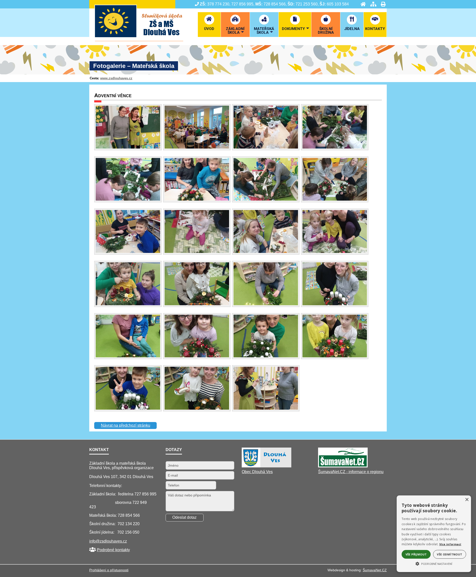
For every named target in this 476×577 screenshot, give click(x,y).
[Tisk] (381, 4)
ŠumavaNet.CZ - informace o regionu (351, 472)
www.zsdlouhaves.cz (116, 78)
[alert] (434, 533)
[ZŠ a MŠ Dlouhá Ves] (139, 40)
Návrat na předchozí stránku (125, 425)
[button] (434, 563)
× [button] (467, 500)
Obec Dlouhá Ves (257, 472)
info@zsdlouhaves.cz (108, 541)
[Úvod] (362, 4)
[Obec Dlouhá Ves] (266, 466)
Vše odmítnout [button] (449, 554)
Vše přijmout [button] (416, 554)
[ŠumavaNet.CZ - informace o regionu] (343, 466)
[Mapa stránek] (372, 4)
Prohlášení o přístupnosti (108, 570)
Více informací (450, 544)
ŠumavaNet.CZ (375, 570)
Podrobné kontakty (113, 550)
